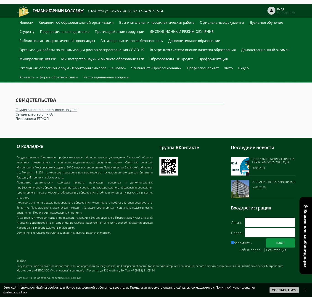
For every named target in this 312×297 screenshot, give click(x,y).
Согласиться (284, 290)
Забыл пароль (251, 250)
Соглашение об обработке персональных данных (49, 278)
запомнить (243, 242)
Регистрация (276, 250)
